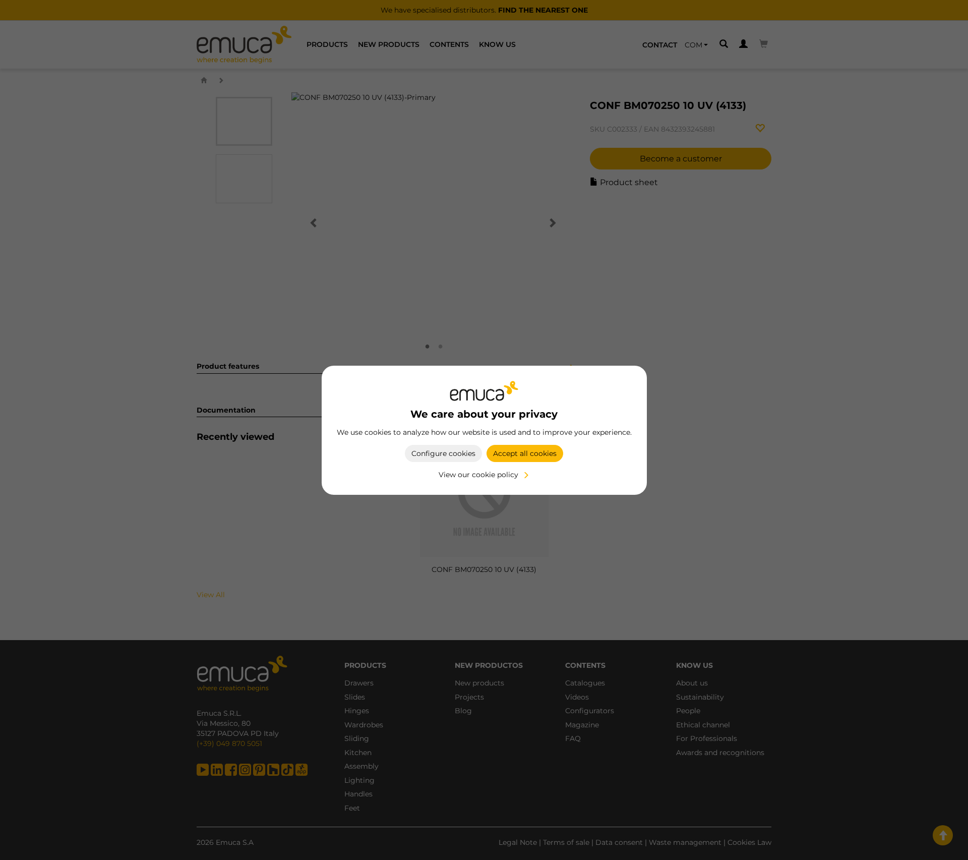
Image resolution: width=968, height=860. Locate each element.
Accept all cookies (525, 453)
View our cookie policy (478, 474)
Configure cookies (443, 453)
